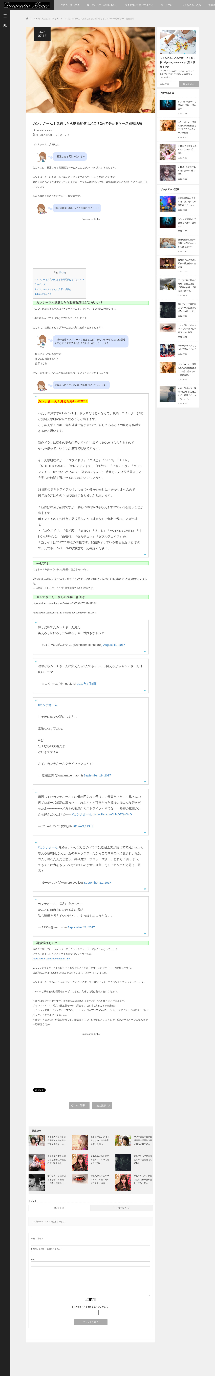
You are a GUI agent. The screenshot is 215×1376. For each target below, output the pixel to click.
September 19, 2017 (97, 775)
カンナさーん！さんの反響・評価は (53, 289)
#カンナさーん (48, 705)
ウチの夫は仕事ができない (139, 5)
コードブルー (168, 5)
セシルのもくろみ (191, 5)
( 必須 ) (37, 1238)
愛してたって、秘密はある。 (102, 5)
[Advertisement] (90, 245)
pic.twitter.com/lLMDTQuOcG (112, 814)
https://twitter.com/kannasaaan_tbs (51, 958)
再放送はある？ (43, 294)
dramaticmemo (44, 130)
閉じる (62, 272)
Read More (189, 84)
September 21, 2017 (97, 882)
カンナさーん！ (55, 18)
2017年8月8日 (86, 683)
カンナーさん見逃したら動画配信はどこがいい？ (59, 279)
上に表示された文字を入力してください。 (91, 1307)
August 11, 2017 (114, 644)
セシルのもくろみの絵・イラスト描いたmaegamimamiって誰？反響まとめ (177, 62)
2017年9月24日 (83, 826)
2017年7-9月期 (40, 18)
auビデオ (40, 284)
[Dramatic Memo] (27, 4)
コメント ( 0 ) (59, 1208)
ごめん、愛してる (70, 5)
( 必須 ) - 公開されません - (46, 1249)
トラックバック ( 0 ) (121, 1208)
